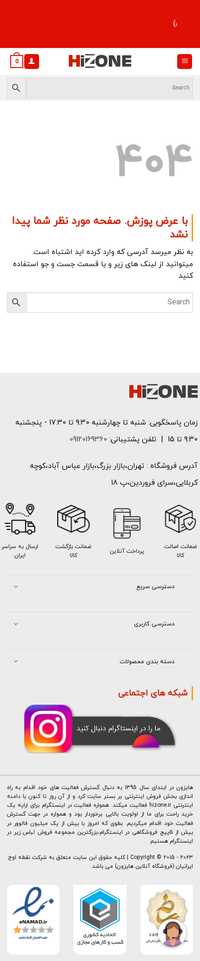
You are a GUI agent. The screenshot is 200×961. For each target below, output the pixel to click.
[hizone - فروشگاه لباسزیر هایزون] (100, 61)
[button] (184, 61)
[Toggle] (16, 587)
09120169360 (87, 439)
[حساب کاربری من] (31, 61)
